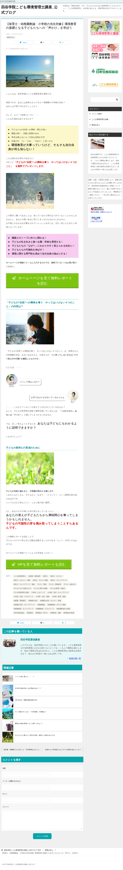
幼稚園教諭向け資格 (63, 609)
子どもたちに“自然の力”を (22, 588)
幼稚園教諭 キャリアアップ (23, 609)
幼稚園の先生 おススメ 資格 (50, 600)
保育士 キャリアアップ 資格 (24, 584)
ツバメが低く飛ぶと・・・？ (24, 676)
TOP (22, 850)
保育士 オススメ (56, 576)
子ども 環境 (41, 584)
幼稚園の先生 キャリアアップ (24, 605)
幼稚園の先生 (32, 600)
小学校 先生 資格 (42, 596)
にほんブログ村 (96, 221)
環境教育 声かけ (42, 613)
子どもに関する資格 (40, 588)
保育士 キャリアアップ (59, 580)
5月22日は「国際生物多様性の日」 (27, 700)
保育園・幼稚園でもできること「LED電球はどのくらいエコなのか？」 (23, 749)
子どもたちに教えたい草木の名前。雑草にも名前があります (35, 735)
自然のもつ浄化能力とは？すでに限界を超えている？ (63, 749)
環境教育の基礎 (69, 613)
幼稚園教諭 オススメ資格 (57, 605)
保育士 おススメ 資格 (22, 580)
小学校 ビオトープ (38, 592)
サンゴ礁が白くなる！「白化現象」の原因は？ (30, 712)
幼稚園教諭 (41, 605)
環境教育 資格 (55, 613)
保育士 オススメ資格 (40, 580)
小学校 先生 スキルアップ (23, 596)
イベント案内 (97, 114)
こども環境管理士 (20, 576)
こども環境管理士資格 (100, 119)
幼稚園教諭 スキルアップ (45, 609)
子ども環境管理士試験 (21, 592)
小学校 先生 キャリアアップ (58, 592)
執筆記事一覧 (75, 658)
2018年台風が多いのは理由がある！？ (28, 688)
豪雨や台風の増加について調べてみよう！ (29, 723)
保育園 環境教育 (34, 576)
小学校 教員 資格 (59, 596)
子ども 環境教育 (55, 584)
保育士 (45, 576)
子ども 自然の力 (70, 584)
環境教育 (30, 613)
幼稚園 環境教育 (20, 600)
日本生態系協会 (19, 613)
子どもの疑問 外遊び (57, 588)
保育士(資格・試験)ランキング (101, 212)
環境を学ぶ (10, 37)
